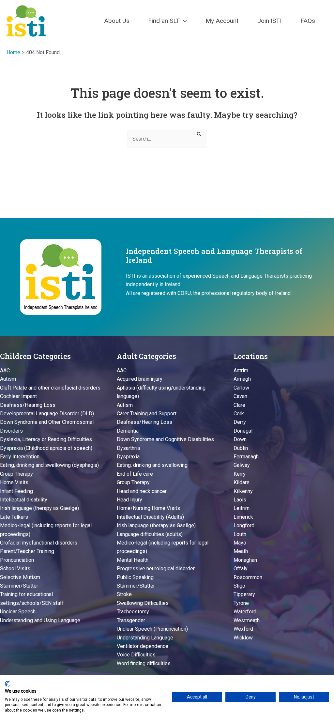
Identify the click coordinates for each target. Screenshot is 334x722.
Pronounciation (17, 560)
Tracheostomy (133, 611)
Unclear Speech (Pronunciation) (152, 629)
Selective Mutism (20, 577)
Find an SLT (164, 20)
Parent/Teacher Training (27, 551)
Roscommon (248, 577)
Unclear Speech (18, 611)
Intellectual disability (23, 500)
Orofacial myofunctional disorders (38, 543)
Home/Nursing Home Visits (148, 508)
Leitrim (242, 508)
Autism (8, 379)
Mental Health (132, 560)
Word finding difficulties (144, 663)
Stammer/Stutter (19, 586)
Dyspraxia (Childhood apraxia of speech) (46, 448)
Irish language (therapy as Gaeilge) (39, 508)
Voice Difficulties (136, 655)
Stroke (124, 594)
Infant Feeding (16, 491)
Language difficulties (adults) (150, 534)
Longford (244, 525)
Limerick (243, 517)
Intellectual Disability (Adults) (150, 517)
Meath (241, 551)
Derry (240, 422)
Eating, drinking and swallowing (152, 465)
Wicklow (243, 638)
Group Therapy (16, 474)
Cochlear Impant (18, 396)
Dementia (128, 431)
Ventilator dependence (142, 646)
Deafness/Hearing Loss (27, 405)
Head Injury (129, 500)
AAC (5, 370)
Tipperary (244, 594)
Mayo (240, 543)
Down (240, 439)
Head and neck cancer (142, 491)
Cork (239, 413)
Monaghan (245, 560)
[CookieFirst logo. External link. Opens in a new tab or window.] (7, 684)
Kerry (240, 474)
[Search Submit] (199, 134)
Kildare (242, 482)
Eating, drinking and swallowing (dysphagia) (49, 465)
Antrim (241, 370)
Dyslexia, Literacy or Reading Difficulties (46, 439)
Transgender (131, 620)
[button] (183, 21)
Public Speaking (135, 577)
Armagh (242, 379)
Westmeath (247, 620)
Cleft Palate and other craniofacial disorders (50, 388)
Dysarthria (128, 448)
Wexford (243, 629)
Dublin (241, 448)
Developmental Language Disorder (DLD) (47, 413)
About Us (116, 20)
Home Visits (14, 482)
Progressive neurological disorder (156, 568)
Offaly (241, 568)
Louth (240, 534)
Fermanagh (246, 456)
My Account (221, 20)
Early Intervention (19, 456)
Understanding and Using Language (40, 620)
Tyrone (241, 603)
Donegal (243, 431)
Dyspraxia (128, 456)
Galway (242, 465)
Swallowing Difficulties (143, 603)
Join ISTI (269, 20)
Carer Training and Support (146, 413)
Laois (240, 500)
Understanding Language (145, 638)
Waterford (245, 611)
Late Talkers (14, 517)
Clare (239, 405)
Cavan (240, 396)
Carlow (241, 388)
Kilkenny (243, 491)
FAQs (307, 20)
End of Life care (135, 474)
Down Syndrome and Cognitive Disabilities (165, 439)
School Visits (15, 568)
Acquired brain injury (139, 379)
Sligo (239, 586)
